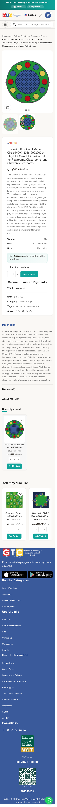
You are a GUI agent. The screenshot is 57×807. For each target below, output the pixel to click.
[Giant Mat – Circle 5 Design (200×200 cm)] (40, 500)
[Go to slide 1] (26, 110)
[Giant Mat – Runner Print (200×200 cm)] (14, 500)
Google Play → (35, 7)
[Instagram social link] (12, 730)
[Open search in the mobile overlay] (32, 24)
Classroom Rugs (38, 36)
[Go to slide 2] (29, 110)
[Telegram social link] (30, 311)
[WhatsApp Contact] (49, 800)
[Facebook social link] (16, 311)
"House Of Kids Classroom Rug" (26, 306)
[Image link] (22, 553)
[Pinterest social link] (23, 311)
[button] (5, 82)
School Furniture (21, 36)
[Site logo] (12, 15)
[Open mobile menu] (5, 24)
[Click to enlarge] (7, 107)
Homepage (7, 36)
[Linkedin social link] (27, 311)
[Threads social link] (16, 730)
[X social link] (19, 311)
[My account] (41, 15)
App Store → (18, 7)
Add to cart (29, 274)
